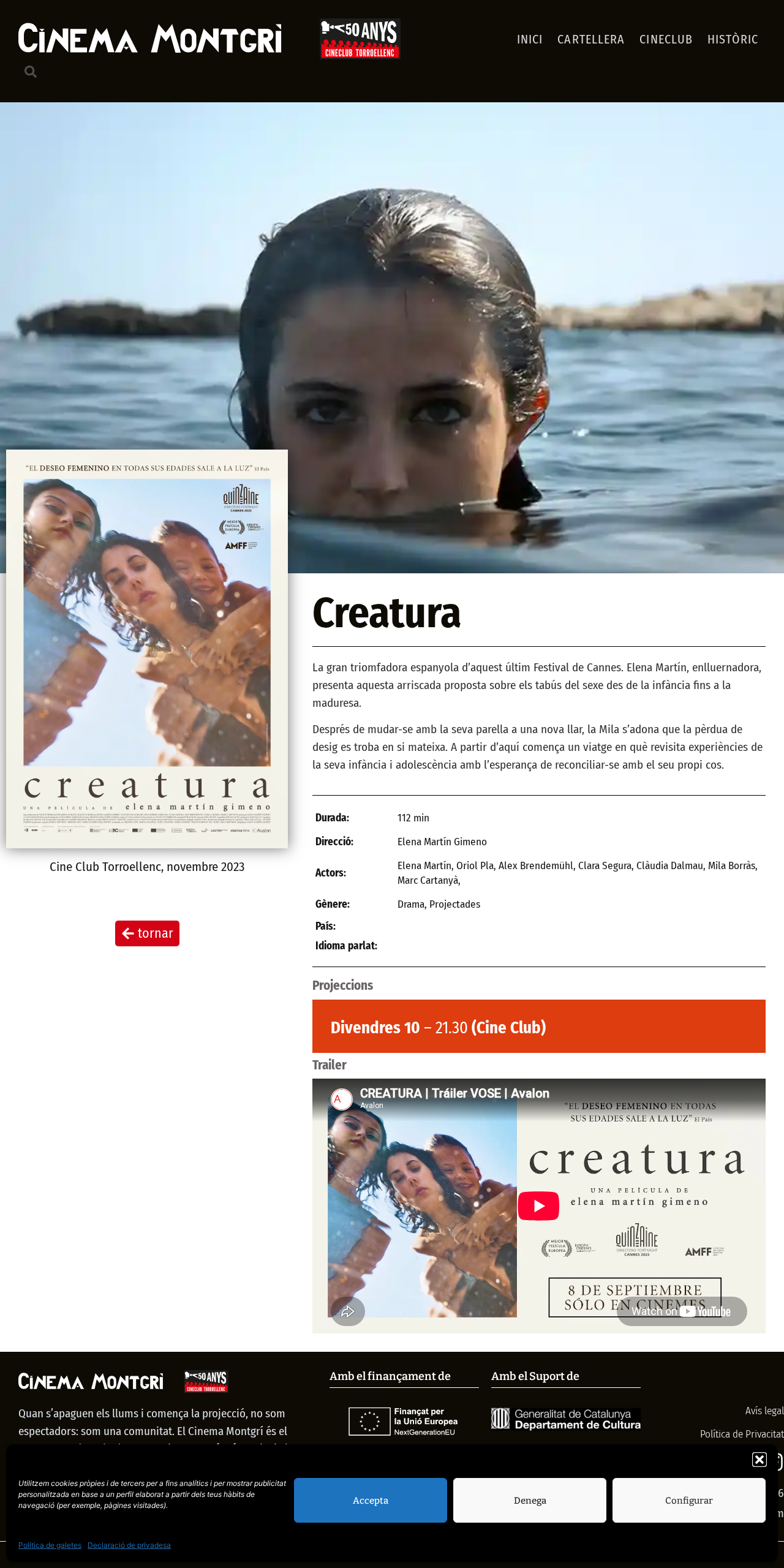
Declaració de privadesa (129, 1545)
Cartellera (591, 39)
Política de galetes (49, 1545)
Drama (411, 904)
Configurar (689, 1500)
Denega (530, 1500)
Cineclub (666, 39)
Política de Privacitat (742, 1434)
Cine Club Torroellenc (105, 867)
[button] (759, 1459)
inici (530, 39)
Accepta (370, 1500)
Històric (732, 39)
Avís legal (763, 1410)
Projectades (454, 904)
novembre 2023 (205, 867)
